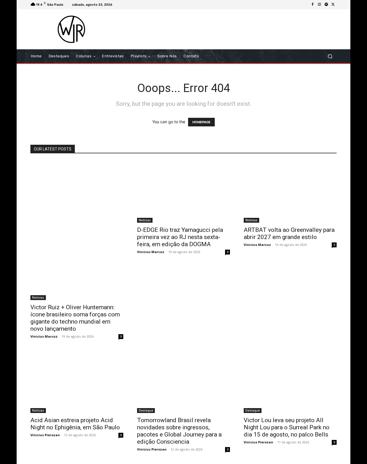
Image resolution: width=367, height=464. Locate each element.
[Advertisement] (231, 29)
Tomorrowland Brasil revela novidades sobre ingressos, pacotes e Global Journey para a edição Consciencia (179, 431)
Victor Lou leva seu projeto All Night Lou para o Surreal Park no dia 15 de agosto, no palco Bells (286, 427)
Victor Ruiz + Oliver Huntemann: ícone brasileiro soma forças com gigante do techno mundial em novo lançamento (75, 318)
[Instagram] (319, 4)
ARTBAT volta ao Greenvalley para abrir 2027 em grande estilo (289, 233)
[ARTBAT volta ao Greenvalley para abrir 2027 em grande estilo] (290, 192)
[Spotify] (326, 4)
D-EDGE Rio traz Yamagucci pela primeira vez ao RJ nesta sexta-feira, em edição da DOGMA (180, 237)
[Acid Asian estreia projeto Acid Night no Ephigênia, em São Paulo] (76, 382)
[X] (333, 4)
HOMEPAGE (201, 122)
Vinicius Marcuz (44, 336)
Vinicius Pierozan (45, 435)
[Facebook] (312, 4)
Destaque (146, 410)
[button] (330, 56)
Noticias (38, 297)
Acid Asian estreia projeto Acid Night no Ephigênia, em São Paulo (75, 424)
